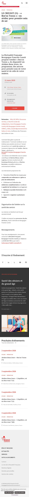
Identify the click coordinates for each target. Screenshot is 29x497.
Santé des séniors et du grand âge (12, 283)
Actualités (5, 451)
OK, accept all (9, 492)
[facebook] (3, 262)
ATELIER (3, 10)
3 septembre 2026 (9, 371)
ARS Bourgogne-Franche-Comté (15, 126)
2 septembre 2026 (9, 350)
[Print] (26, 262)
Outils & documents (8, 457)
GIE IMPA (16, 119)
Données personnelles (8, 471)
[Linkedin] (8, 262)
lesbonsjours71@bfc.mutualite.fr (11, 243)
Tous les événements (8, 343)
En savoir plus (6, 309)
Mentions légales (6, 468)
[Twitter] (14, 262)
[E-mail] (20, 262)
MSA (11, 119)
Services (4, 454)
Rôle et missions (7, 448)
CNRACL (4, 129)
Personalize (15, 495)
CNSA (8, 129)
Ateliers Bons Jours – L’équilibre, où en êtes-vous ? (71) (14, 380)
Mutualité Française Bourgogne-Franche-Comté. (14, 153)
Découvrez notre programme (9, 274)
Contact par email (11, 103)
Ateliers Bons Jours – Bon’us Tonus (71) (14, 359)
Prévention (9, 10)
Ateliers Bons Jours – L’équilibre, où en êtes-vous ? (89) (14, 421)
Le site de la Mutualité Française (11, 465)
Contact (4, 462)
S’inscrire (14, 108)
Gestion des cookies (7, 474)
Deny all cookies (19, 492)
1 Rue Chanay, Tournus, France (14, 87)
